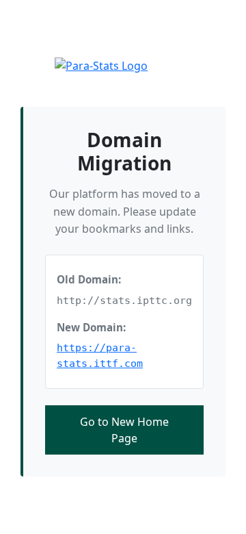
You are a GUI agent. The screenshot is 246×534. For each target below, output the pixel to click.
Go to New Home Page (124, 430)
